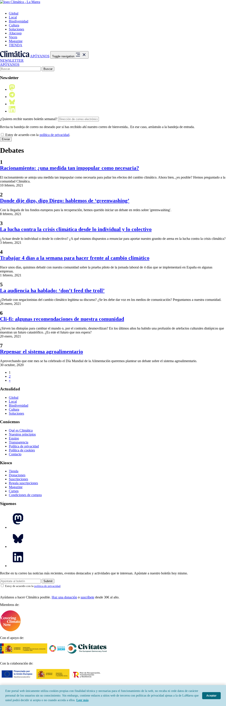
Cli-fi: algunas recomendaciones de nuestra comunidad (62, 319)
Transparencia (18, 442)
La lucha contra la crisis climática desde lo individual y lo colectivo (76, 229)
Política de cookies (22, 450)
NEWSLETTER (12, 60)
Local (13, 17)
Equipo (14, 438)
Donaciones (17, 475)
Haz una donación (64, 597)
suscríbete (87, 597)
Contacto (15, 454)
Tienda (13, 471)
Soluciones (16, 29)
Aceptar (211, 695)
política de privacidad (54, 135)
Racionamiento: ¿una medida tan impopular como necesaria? (69, 168)
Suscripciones (18, 479)
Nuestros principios (22, 434)
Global (13, 13)
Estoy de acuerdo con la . (37, 135)
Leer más (82, 700)
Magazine (16, 41)
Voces (13, 37)
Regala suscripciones (23, 483)
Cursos (14, 491)
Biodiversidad (18, 21)
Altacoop (15, 33)
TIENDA (15, 45)
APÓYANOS (39, 56)
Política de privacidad (24, 446)
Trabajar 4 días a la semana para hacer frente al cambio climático (74, 258)
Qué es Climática (21, 430)
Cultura (14, 25)
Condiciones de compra (25, 495)
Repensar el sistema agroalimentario (41, 351)
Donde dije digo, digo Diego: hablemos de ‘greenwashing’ (64, 200)
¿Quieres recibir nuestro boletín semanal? (28, 119)
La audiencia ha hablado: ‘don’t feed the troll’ (52, 290)
